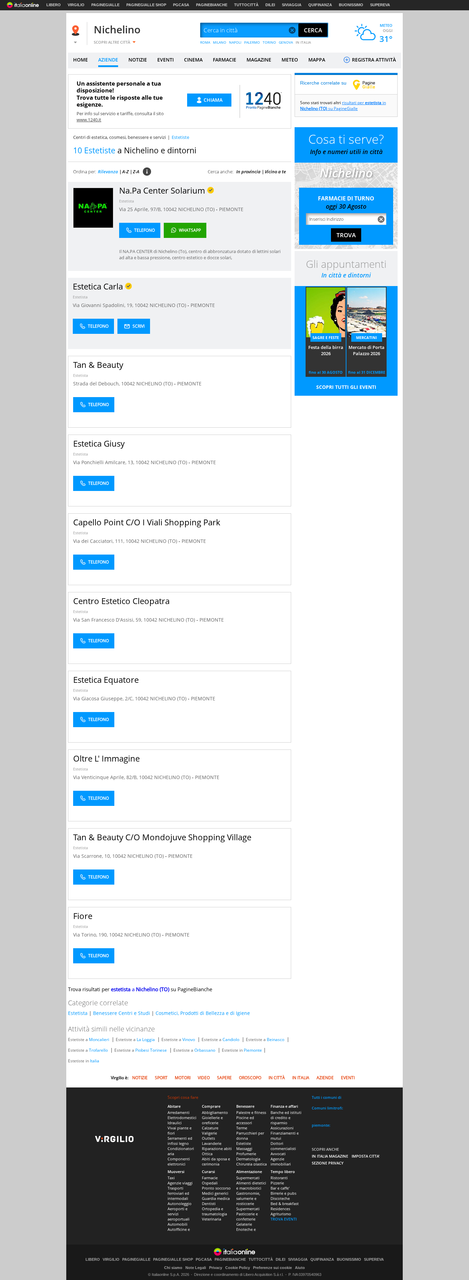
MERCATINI (366, 337)
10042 (170, 209)
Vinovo (188, 1039)
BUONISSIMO (351, 5)
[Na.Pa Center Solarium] (93, 207)
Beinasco (275, 1039)
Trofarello (98, 1050)
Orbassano (204, 1050)
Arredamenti (179, 1112)
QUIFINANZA (320, 5)
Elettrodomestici (182, 1117)
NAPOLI (235, 42)
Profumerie (246, 1153)
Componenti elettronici (179, 1161)
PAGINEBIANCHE (211, 5)
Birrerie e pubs (283, 1193)
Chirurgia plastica (251, 1164)
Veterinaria (211, 1219)
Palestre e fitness (251, 1112)
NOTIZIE (137, 59)
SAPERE (224, 1078)
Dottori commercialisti (283, 1146)
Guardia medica (216, 1198)
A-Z (125, 171)
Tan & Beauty (98, 364)
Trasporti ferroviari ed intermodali (178, 1193)
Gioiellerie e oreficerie (212, 1120)
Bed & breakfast (285, 1203)
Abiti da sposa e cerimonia (216, 1161)
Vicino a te (275, 171)
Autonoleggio (180, 1203)
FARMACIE (224, 59)
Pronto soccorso (216, 1188)
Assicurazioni (282, 1127)
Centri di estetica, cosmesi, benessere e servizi (119, 137)
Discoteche (280, 1198)
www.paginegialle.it (369, 84)
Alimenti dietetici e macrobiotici (251, 1185)
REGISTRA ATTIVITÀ (373, 59)
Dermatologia (248, 1158)
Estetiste (243, 1143)
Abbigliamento (215, 1112)
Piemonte (253, 1050)
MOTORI (183, 1078)
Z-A (136, 171)
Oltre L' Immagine (106, 758)
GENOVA (286, 42)
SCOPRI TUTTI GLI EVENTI (346, 387)
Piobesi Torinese (151, 1050)
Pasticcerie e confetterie (247, 1216)
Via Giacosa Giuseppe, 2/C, (104, 698)
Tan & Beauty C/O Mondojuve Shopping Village (162, 837)
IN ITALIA (303, 42)
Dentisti (209, 1203)
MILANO (219, 42)
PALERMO (252, 42)
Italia (94, 1061)
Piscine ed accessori (245, 1120)
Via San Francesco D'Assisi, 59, (108, 619)
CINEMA (193, 59)
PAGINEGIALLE (105, 5)
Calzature (210, 1127)
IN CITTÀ (276, 1078)
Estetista (126, 201)
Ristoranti (279, 1177)
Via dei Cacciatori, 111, (99, 541)
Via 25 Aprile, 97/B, (141, 209)
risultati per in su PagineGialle (343, 105)
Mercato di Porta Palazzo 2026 (366, 350)
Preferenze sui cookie (272, 1268)
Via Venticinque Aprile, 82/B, (106, 777)
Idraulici (175, 1122)
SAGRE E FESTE (325, 337)
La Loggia (146, 1039)
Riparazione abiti (217, 1148)
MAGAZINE (259, 59)
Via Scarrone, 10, (92, 856)
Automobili (177, 1224)
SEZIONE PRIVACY (328, 1163)
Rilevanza (108, 171)
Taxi (171, 1177)
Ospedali (210, 1182)
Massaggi (244, 1148)
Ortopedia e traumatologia (214, 1211)
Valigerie (209, 1133)
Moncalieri (99, 1039)
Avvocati (278, 1153)
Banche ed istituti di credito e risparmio (286, 1117)
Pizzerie (277, 1182)
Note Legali (195, 1268)
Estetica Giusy (99, 443)
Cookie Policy (237, 1268)
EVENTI (165, 59)
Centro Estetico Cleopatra (121, 600)
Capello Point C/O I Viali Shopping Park (146, 522)
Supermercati (248, 1177)
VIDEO (204, 1078)
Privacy (215, 1268)
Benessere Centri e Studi (121, 1013)
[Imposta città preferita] (76, 30)
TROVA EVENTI (284, 1219)
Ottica (207, 1153)
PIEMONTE (231, 209)
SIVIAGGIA (291, 5)
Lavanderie (211, 1143)
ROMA (205, 42)
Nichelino (117, 29)
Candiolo (230, 1039)
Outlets (208, 1138)
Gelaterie (244, 1224)
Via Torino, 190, (91, 934)
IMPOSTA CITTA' (366, 1156)
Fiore (82, 915)
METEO (290, 59)
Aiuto (300, 1268)
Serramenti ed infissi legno (180, 1141)
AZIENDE (108, 59)
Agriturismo (281, 1213)
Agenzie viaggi (180, 1182)
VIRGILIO (76, 5)
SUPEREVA (380, 5)
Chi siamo (173, 1268)
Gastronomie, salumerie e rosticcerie (248, 1198)
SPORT (161, 1078)
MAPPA (316, 59)
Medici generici (215, 1193)
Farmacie (210, 1177)
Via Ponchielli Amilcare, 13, (104, 462)
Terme (241, 1127)
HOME (80, 59)
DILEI (270, 5)
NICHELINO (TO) (197, 209)
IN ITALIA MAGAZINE (330, 1156)
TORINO (269, 42)
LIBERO (53, 5)
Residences (280, 1208)
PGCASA (181, 5)
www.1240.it (89, 120)
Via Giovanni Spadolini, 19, (104, 305)
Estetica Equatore (106, 679)
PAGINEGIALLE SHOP (146, 5)
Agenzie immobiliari (281, 1161)
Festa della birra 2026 (325, 350)
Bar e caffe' (280, 1188)
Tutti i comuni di (326, 1097)
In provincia (248, 171)
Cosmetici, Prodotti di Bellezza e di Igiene (203, 1013)
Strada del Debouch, (97, 383)
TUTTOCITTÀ (246, 5)
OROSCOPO (250, 1078)
